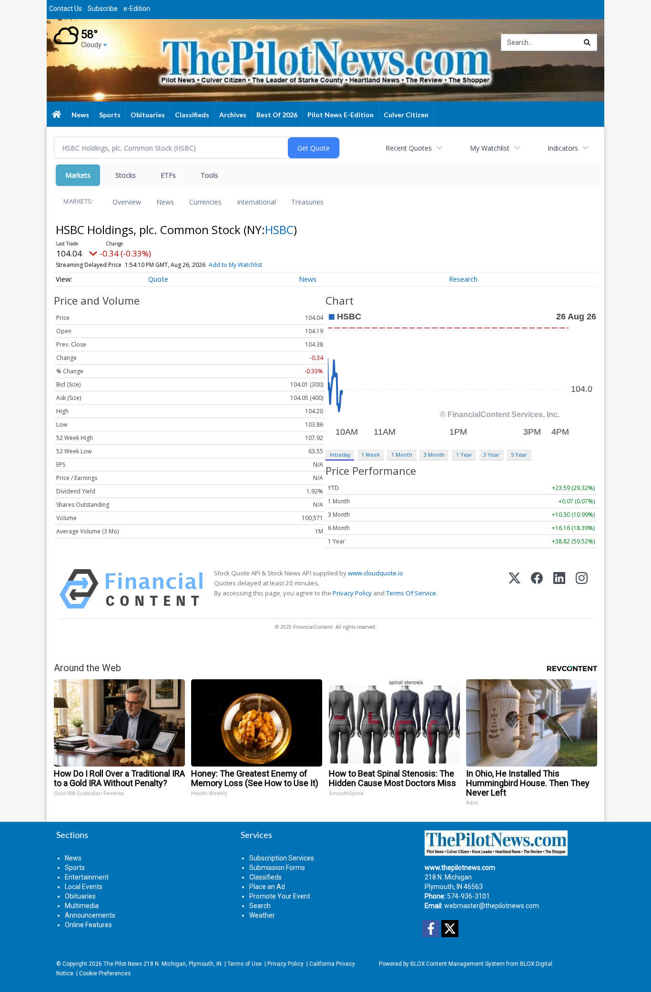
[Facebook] (537, 589)
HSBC (279, 229)
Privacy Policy (352, 593)
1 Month (401, 454)
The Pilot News (122, 964)
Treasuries (307, 201)
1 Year (464, 454)
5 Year (519, 454)
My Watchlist (489, 148)
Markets (78, 175)
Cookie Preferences (105, 973)
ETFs (168, 175)
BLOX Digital (536, 964)
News (165, 201)
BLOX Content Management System (457, 964)
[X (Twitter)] (514, 589)
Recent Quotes (409, 148)
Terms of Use (244, 964)
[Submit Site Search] (587, 42)
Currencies (205, 201)
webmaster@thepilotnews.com (491, 906)
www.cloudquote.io (375, 573)
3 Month (434, 454)
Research (463, 279)
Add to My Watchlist (235, 265)
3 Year (491, 454)
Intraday (340, 454)
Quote (158, 279)
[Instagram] (581, 589)
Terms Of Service (411, 593)
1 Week (370, 454)
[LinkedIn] (559, 589)
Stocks (125, 175)
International (256, 201)
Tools (209, 175)
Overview (126, 201)
